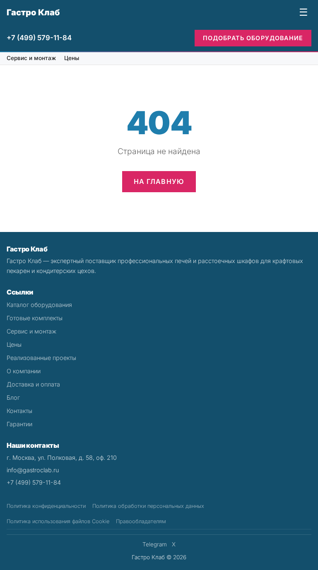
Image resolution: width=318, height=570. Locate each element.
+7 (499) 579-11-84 (39, 38)
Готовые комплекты (35, 317)
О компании (24, 370)
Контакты (19, 410)
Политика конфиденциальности (46, 506)
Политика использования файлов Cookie (58, 521)
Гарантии (19, 424)
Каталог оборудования (39, 304)
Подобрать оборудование (253, 37)
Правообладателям (141, 521)
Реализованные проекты (41, 357)
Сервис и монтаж (31, 58)
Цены (71, 58)
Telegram (154, 544)
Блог (13, 397)
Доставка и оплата (33, 384)
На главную (159, 181)
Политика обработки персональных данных (148, 506)
